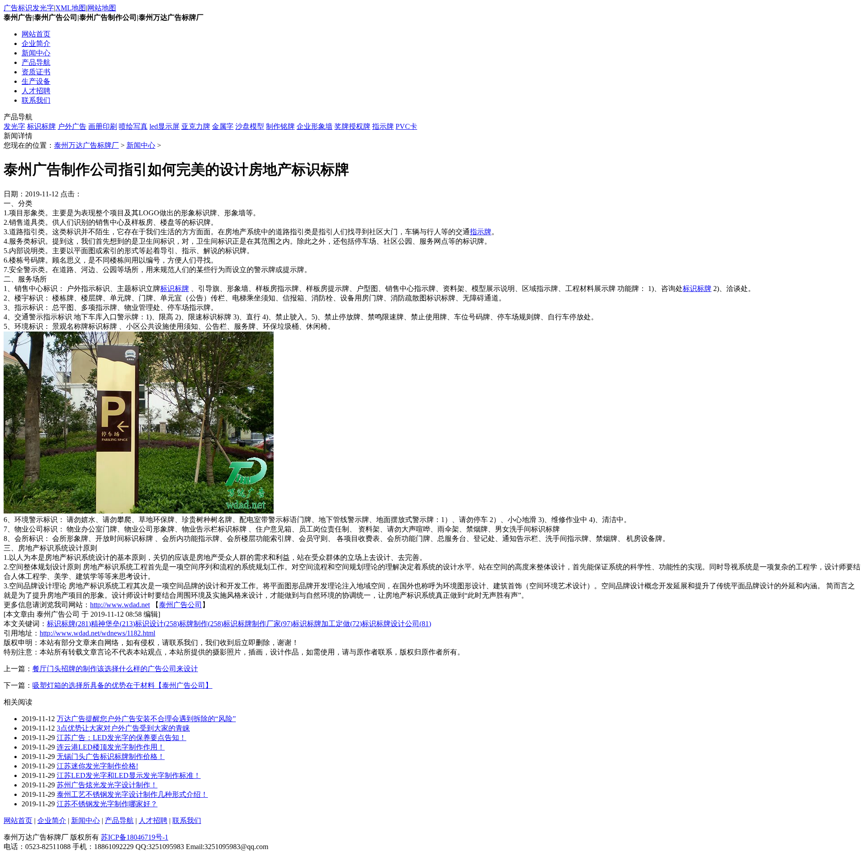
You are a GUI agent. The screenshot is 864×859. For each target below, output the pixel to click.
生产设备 (36, 81)
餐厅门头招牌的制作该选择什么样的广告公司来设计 (115, 669)
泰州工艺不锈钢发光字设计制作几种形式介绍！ (132, 794)
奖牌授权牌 (352, 126)
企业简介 (36, 43)
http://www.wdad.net (120, 605)
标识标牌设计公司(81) (396, 623)
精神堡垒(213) (113, 623)
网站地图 (101, 8)
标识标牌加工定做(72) (327, 623)
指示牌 (383, 126)
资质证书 (36, 72)
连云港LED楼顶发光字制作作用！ (111, 747)
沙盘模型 (249, 126)
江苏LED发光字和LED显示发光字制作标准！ (129, 775)
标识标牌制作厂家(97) (257, 623)
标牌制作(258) (201, 623)
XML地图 (70, 8)
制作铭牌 (280, 126)
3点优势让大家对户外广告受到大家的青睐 (123, 728)
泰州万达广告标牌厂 (86, 145)
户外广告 (72, 126)
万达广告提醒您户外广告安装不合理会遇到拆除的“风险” (146, 719)
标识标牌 (41, 126)
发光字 (14, 126)
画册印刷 (102, 126)
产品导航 (36, 62)
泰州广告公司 (180, 605)
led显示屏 (164, 126)
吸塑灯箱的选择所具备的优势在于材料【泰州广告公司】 (122, 685)
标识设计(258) (157, 623)
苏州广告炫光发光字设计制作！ (107, 785)
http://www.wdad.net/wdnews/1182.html (97, 633)
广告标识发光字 (29, 8)
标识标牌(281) (69, 623)
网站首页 (36, 34)
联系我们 (36, 100)
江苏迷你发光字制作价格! (97, 766)
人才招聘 (36, 91)
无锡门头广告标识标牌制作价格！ (111, 756)
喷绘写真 (133, 126)
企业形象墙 (315, 126)
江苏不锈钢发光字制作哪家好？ (107, 804)
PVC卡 (406, 126)
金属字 (223, 126)
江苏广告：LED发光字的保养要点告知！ (121, 737)
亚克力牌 (195, 126)
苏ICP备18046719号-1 (134, 837)
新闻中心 (36, 53)
